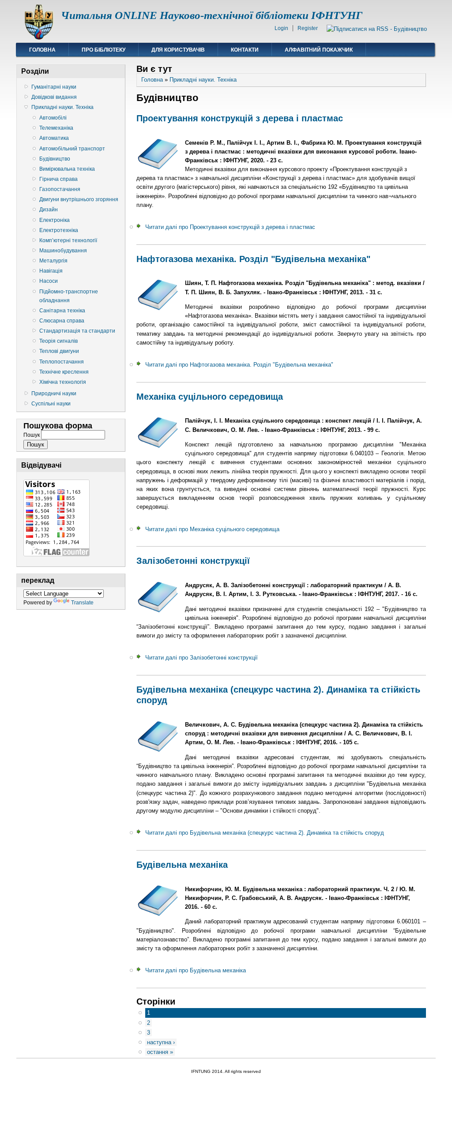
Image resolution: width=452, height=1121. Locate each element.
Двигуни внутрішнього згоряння (78, 199)
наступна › (161, 1042)
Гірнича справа (58, 179)
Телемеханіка (56, 128)
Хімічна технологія (62, 382)
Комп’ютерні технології (68, 240)
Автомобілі (53, 118)
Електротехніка (58, 230)
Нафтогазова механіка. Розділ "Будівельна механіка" (253, 259)
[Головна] (38, 37)
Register (308, 28)
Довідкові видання (54, 97)
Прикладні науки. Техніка (62, 107)
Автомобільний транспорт (72, 149)
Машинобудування (63, 250)
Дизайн (48, 209)
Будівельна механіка (182, 865)
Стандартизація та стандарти (77, 331)
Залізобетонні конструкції (193, 561)
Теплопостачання (61, 362)
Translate (82, 603)
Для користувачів (178, 50)
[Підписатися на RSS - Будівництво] (377, 29)
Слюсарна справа (61, 321)
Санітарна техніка (62, 310)
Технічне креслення (64, 372)
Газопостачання (59, 189)
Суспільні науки (51, 404)
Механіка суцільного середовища (209, 396)
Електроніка (54, 220)
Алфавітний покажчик (319, 50)
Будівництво (54, 159)
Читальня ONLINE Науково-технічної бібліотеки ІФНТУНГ (211, 15)
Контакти (245, 50)
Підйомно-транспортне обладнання (68, 296)
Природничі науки (53, 393)
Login (281, 28)
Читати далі (230, 227)
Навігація (51, 271)
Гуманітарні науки (53, 87)
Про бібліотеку (103, 50)
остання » (160, 1052)
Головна (42, 50)
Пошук (32, 435)
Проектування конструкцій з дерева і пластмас (239, 118)
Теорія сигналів (58, 341)
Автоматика (54, 138)
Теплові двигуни (59, 351)
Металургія (53, 261)
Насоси (48, 281)
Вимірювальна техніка (67, 169)
